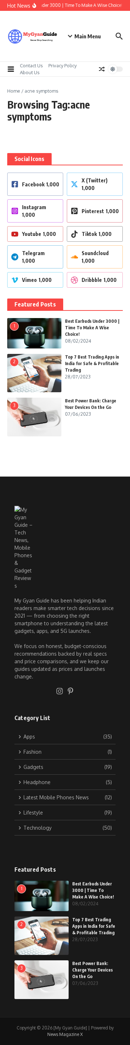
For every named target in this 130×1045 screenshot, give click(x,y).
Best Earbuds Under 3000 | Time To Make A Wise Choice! (92, 327)
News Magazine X (65, 1034)
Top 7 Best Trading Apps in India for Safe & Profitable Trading (92, 363)
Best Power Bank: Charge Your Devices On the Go (92, 970)
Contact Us (31, 65)
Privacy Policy (62, 65)
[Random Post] (102, 69)
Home (13, 91)
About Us (30, 72)
